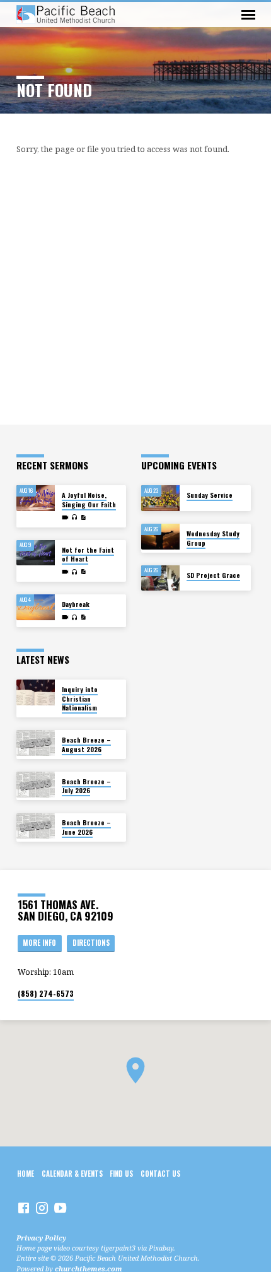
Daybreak (75, 604)
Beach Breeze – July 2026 (86, 786)
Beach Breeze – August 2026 (86, 744)
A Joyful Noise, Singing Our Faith (89, 499)
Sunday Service (210, 495)
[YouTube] (60, 1208)
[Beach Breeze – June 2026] (35, 826)
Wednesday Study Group (213, 538)
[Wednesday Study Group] (160, 537)
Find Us (121, 1174)
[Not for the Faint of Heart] (35, 553)
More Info (39, 943)
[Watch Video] (65, 517)
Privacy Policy (41, 1237)
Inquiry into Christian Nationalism (80, 698)
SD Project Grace (213, 575)
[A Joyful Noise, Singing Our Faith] (35, 498)
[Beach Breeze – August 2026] (35, 743)
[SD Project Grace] (160, 578)
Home (25, 1174)
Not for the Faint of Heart (88, 554)
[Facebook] (23, 1208)
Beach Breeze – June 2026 (86, 827)
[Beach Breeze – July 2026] (35, 785)
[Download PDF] (83, 517)
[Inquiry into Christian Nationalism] (35, 692)
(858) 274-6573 (46, 993)
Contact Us (160, 1174)
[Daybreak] (35, 607)
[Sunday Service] (160, 498)
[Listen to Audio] (74, 517)
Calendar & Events (72, 1174)
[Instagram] (42, 1208)
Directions (91, 943)
